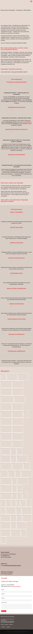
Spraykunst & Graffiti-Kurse (16, 334)
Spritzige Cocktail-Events (16, 303)
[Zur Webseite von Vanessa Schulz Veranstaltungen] (7, 616)
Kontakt (2, 624)
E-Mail (3, 593)
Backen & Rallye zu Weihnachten (16, 288)
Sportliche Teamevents (16, 242)
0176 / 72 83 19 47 (8, 573)
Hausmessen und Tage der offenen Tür (16, 129)
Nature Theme (17, 631)
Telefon (3, 598)
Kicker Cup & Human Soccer (16, 258)
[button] (31, 1)
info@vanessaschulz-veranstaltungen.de (7, 621)
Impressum (11, 624)
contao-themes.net (24, 631)
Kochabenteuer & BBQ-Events (16, 351)
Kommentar (4, 602)
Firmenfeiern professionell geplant (16, 82)
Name (3, 589)
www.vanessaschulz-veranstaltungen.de (7, 622)
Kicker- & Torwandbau (16, 212)
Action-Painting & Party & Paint (17, 319)
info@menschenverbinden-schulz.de (12, 565)
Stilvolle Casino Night (16, 227)
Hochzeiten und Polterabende (16, 154)
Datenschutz (6, 624)
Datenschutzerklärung (16, 586)
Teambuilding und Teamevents (16, 107)
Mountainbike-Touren (16, 273)
